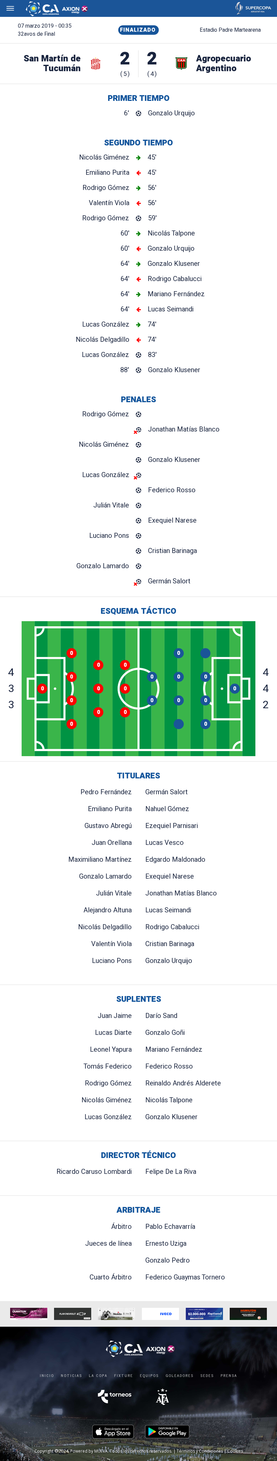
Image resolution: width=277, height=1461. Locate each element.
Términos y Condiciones (200, 1451)
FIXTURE (123, 1375)
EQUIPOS (149, 1375)
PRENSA (229, 1375)
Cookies (235, 1451)
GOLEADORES (180, 1375)
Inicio (47, 1375)
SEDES (207, 1375)
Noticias (71, 1375)
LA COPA (98, 1375)
